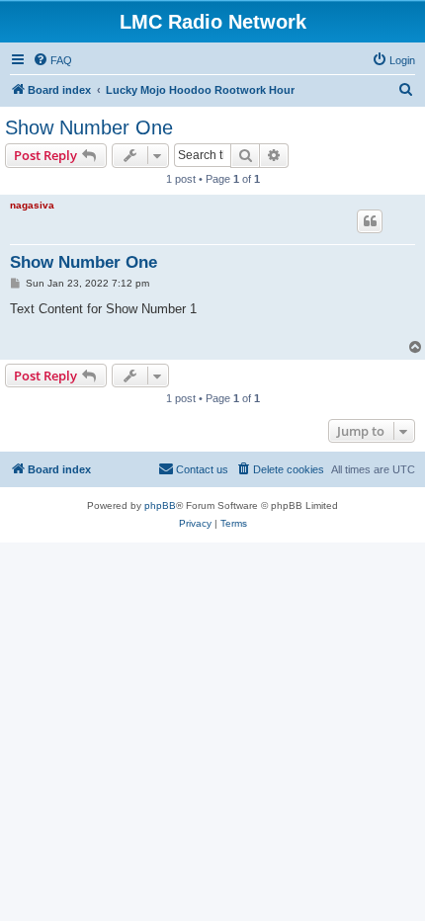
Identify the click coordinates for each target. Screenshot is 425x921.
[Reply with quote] (369, 221)
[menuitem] (52, 60)
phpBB (160, 505)
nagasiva (32, 205)
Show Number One (89, 127)
